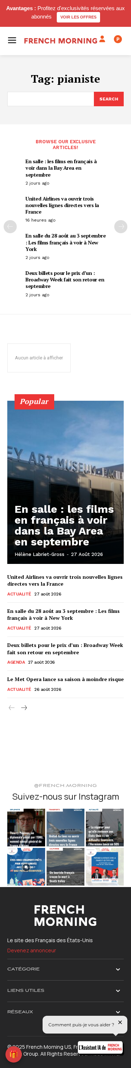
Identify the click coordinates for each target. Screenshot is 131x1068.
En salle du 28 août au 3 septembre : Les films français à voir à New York (65, 242)
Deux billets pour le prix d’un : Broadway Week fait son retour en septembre (64, 279)
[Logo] (60, 41)
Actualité (19, 594)
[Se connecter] (102, 39)
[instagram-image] (26, 827)
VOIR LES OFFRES (78, 17)
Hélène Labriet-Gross (39, 554)
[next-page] (120, 226)
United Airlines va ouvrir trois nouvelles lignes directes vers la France (62, 205)
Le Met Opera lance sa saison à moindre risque (65, 679)
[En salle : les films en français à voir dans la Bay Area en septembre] (65, 482)
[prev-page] (10, 226)
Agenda (16, 662)
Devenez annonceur (31, 950)
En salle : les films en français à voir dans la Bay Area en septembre (60, 168)
